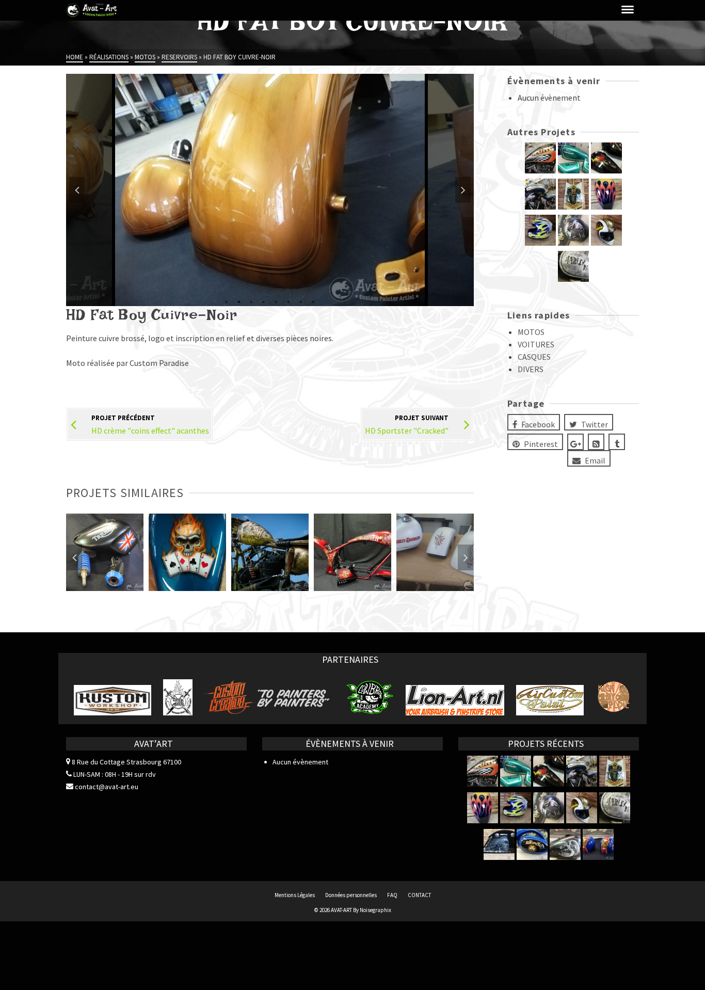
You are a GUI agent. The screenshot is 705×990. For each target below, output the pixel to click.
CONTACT (419, 895)
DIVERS (530, 369)
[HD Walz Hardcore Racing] (540, 157)
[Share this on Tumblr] (616, 442)
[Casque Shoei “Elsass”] (606, 230)
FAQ (392, 895)
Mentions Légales (295, 895)
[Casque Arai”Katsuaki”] (540, 230)
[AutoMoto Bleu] (532, 844)
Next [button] (463, 190)
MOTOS (531, 332)
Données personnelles (351, 895)
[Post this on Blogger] (596, 442)
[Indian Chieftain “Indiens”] (499, 844)
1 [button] (226, 301)
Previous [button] (77, 190)
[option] (270, 190)
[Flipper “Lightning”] (573, 194)
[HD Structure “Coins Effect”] (573, 266)
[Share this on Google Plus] (575, 442)
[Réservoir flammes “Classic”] (606, 194)
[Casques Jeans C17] (598, 844)
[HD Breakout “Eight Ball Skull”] (565, 844)
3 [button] (251, 301)
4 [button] (264, 301)
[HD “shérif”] (540, 194)
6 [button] (288, 301)
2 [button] (239, 301)
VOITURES (536, 344)
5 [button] (276, 301)
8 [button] (313, 301)
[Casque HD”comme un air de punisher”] (573, 230)
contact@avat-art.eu (105, 786)
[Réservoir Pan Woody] (606, 157)
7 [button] (301, 301)
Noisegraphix (375, 910)
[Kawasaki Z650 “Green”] (573, 157)
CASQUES (534, 357)
